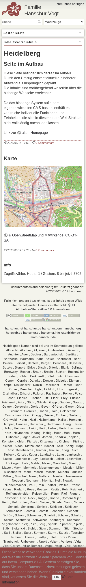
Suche (40, 21)
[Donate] (34, 315)
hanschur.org (72, 328)
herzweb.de (14, 332)
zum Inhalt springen (70, 4)
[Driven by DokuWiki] (52, 319)
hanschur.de (32, 328)
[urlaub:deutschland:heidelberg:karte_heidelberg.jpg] (43, 196)
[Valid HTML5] (71, 315)
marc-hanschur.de (43, 337)
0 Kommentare (45, 143)
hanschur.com (52, 328)
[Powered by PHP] (52, 315)
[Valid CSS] (34, 319)
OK (56, 577)
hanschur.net (14, 328)
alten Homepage (35, 133)
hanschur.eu (31, 332)
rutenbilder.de (70, 332)
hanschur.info (50, 332)
